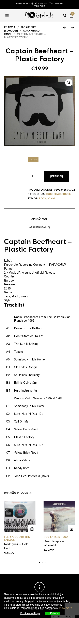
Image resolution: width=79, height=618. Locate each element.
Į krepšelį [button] (31, 528)
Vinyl (52, 198)
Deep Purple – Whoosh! (54, 543)
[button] (7, 15)
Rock (42, 198)
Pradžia (9, 27)
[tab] (39, 219)
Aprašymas (39, 219)
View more (65, 607)
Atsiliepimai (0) (39, 227)
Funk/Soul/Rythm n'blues (17, 538)
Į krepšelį (56, 176)
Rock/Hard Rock (58, 194)
